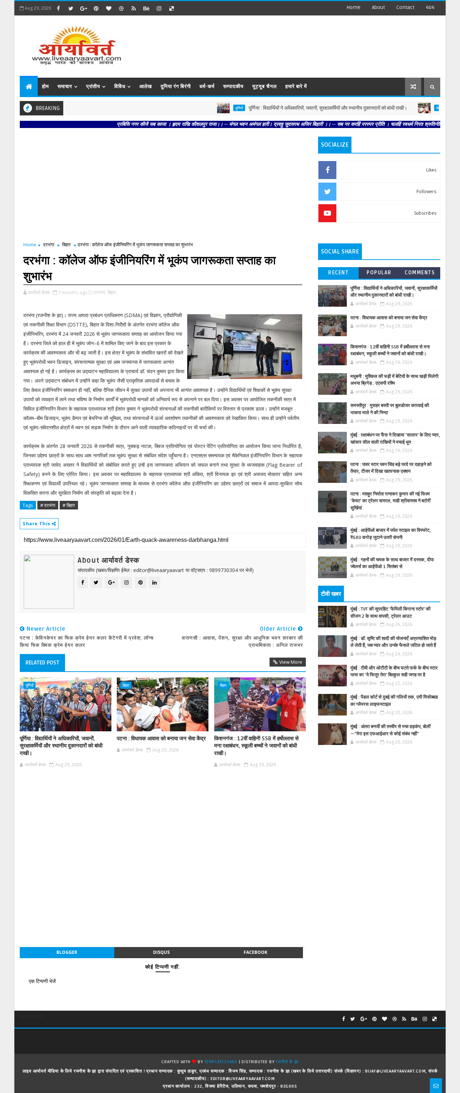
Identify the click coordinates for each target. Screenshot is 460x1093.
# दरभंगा (47, 505)
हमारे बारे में (296, 86)
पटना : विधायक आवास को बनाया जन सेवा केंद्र (161, 738)
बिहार (421, 107)
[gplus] (83, 8)
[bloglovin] (108, 8)
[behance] (146, 8)
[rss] (133, 8)
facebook (255, 952)
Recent (338, 273)
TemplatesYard (221, 1062)
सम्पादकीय (233, 86)
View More (290, 662)
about (378, 7)
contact (405, 7)
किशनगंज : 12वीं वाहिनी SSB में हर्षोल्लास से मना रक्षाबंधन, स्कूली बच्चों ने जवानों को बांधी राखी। (256, 745)
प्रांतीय (93, 86)
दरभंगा (48, 244)
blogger (66, 952)
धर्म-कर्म (207, 86)
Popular (379, 273)
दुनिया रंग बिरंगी (176, 86)
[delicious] (171, 8)
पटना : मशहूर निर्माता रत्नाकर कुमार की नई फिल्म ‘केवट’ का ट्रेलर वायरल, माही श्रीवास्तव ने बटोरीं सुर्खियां (390, 501)
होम (45, 86)
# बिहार (69, 505)
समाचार (65, 86)
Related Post (42, 662)
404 (430, 7)
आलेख (145, 86)
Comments (420, 273)
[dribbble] (121, 8)
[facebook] (58, 8)
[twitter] (70, 8)
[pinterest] (96, 8)
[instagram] (158, 8)
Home (353, 7)
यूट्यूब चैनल (264, 86)
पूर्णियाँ (220, 107)
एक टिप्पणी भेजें (42, 981)
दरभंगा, (100, 292)
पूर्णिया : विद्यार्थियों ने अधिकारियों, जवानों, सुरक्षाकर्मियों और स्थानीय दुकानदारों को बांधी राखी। (309, 108)
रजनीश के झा (287, 1062)
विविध (119, 86)
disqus (161, 952)
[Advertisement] (309, 43)
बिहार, (112, 292)
